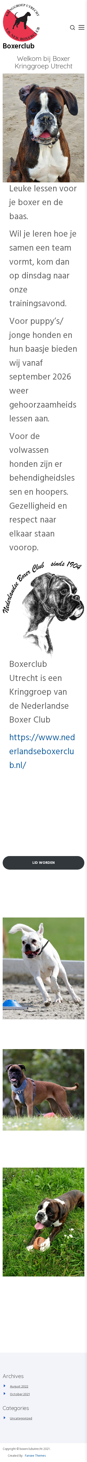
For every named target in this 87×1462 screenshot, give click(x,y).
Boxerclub (18, 46)
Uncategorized (21, 1418)
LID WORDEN (43, 863)
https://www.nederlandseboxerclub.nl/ (42, 752)
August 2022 (19, 1386)
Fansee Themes (35, 1456)
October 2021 (20, 1394)
